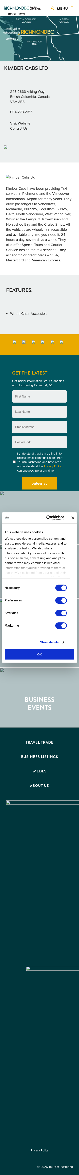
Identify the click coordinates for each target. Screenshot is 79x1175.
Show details (49, 642)
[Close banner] (73, 518)
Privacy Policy (52, 466)
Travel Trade (39, 742)
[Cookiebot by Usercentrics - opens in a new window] (48, 518)
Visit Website (20, 123)
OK (39, 654)
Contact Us (19, 128)
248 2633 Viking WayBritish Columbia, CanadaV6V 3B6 (30, 96)
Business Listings (39, 756)
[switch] (61, 600)
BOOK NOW (16, 14)
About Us (39, 785)
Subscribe (39, 483)
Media (39, 771)
